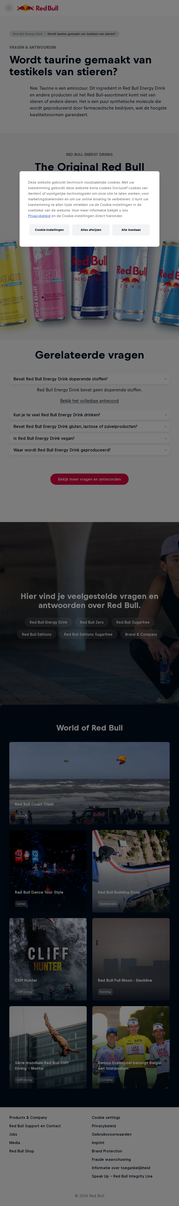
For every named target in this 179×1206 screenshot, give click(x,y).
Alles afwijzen (91, 230)
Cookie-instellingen (49, 230)
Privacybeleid (39, 216)
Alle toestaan (131, 230)
